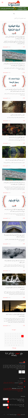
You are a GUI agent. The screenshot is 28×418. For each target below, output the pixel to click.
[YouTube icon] (7, 414)
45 (9, 345)
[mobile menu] (2, 2)
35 (17, 343)
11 (17, 336)
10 (20, 336)
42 (16, 345)
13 (12, 336)
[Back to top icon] (4, 414)
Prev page (13, 330)
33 (22, 343)
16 (5, 336)
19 (17, 338)
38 (10, 343)
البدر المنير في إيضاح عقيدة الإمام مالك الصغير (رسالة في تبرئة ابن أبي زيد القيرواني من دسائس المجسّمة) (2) (14, 64)
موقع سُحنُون (18, 414)
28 (15, 340)
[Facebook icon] (8, 414)
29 (12, 340)
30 (10, 340)
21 (12, 338)
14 (10, 336)
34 (20, 343)
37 (12, 343)
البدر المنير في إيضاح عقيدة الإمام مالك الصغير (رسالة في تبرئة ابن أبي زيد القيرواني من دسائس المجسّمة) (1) (14, 183)
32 (5, 340)
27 (17, 340)
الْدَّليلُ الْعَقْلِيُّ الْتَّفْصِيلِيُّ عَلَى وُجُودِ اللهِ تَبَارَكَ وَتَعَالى (17, 137)
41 (18, 345)
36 (15, 343)
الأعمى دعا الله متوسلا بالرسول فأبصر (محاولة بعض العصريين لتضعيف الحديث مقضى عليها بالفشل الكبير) (15, 90)
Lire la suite (5, 47)
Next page (14, 348)
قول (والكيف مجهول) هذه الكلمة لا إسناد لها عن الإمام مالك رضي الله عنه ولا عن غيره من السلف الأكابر (15, 210)
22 (10, 338)
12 (15, 336)
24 (5, 338)
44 (11, 345)
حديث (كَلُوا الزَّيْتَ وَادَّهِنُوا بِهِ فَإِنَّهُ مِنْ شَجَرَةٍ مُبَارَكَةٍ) (12, 383)
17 (22, 338)
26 (20, 340)
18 (20, 338)
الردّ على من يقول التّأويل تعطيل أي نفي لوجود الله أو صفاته (15, 160)
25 (22, 340)
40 (5, 343)
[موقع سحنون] (14, 3)
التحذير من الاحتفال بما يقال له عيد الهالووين (18, 115)
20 (15, 338)
